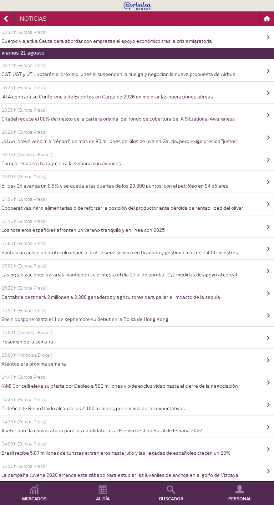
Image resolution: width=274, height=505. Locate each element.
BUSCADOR (171, 499)
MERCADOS (34, 499)
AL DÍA (103, 499)
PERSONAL (240, 499)
